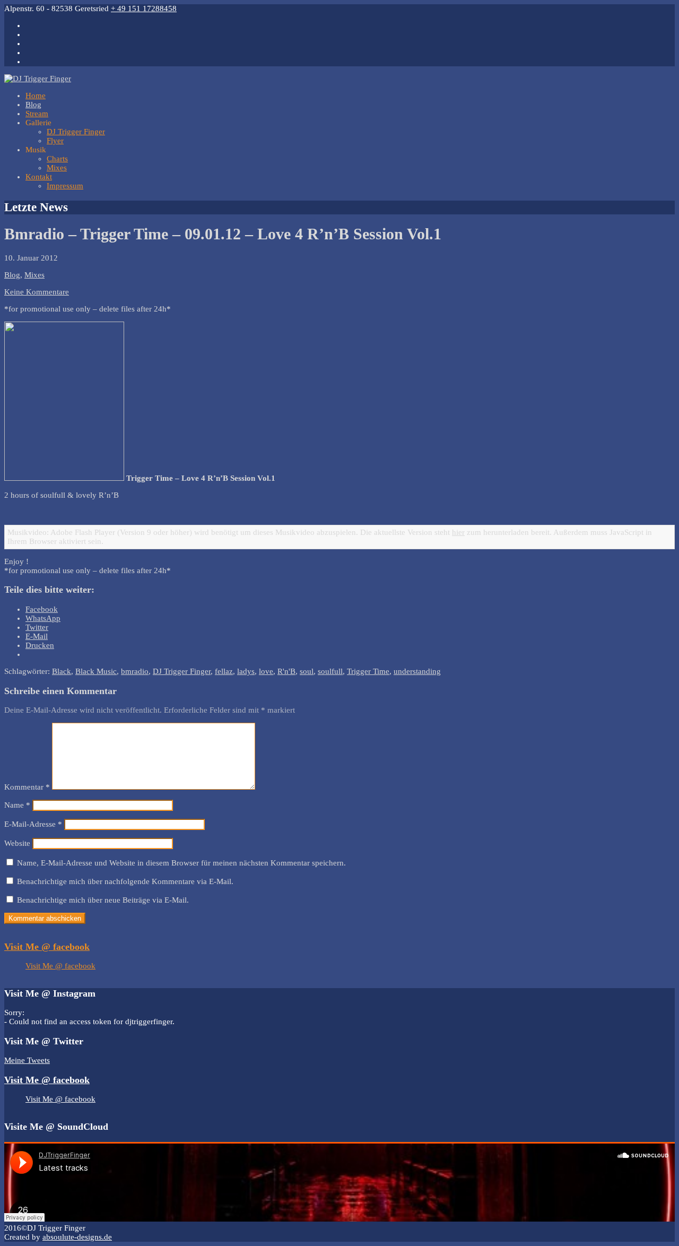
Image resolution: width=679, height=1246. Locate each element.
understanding (417, 671)
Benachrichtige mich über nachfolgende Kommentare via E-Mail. (125, 881)
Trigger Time (368, 671)
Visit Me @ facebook (47, 946)
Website (17, 843)
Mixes (57, 167)
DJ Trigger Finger (76, 131)
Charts (57, 158)
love (266, 671)
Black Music (96, 671)
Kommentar (27, 787)
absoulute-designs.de (77, 1237)
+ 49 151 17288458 (144, 8)
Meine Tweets (27, 1060)
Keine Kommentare (36, 292)
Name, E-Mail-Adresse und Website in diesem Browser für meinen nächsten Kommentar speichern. (181, 863)
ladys (246, 671)
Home (35, 95)
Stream (36, 113)
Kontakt (38, 176)
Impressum (65, 185)
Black (61, 671)
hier (458, 532)
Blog (33, 104)
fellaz (224, 671)
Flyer (55, 140)
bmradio (135, 671)
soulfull (330, 671)
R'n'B (286, 671)
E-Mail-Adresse (33, 824)
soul (307, 671)
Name (17, 805)
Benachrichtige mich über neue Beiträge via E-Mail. (103, 900)
